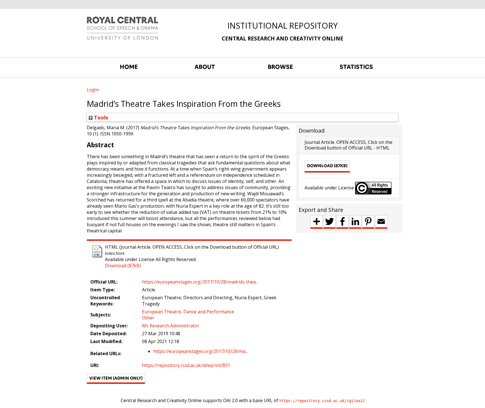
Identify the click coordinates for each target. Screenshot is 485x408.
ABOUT (205, 67)
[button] (116, 379)
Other (148, 318)
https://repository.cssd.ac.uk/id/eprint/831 (186, 365)
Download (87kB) (123, 265)
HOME (129, 67)
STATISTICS (356, 67)
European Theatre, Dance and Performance (188, 312)
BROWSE (280, 67)
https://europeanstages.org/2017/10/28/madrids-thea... (200, 282)
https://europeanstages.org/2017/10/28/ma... (200, 351)
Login (93, 90)
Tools (100, 117)
